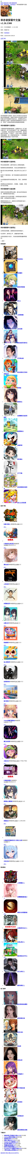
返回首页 (3, 1153)
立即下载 (3, 38)
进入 (5, 527)
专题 (10, 3)
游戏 (4, 3)
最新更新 (14, 3)
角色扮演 (12, 4)
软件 (7, 3)
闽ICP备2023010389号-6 (12, 1153)
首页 (2, 3)
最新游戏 (6, 4)
